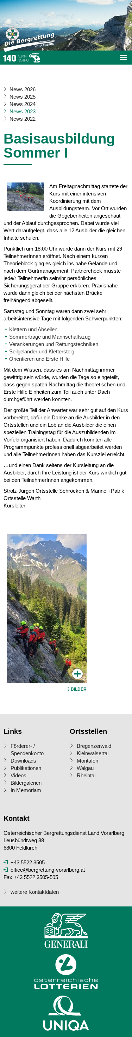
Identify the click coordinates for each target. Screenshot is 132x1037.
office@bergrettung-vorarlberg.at (48, 870)
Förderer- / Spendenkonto (27, 749)
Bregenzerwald (94, 746)
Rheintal (86, 775)
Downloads (23, 761)
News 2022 (23, 119)
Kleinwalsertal (92, 753)
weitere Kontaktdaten (35, 892)
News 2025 (23, 97)
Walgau (85, 768)
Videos (18, 775)
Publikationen (26, 768)
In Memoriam (26, 790)
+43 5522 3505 (28, 862)
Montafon (87, 761)
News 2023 (23, 111)
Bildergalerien (26, 783)
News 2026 (23, 89)
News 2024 (23, 104)
